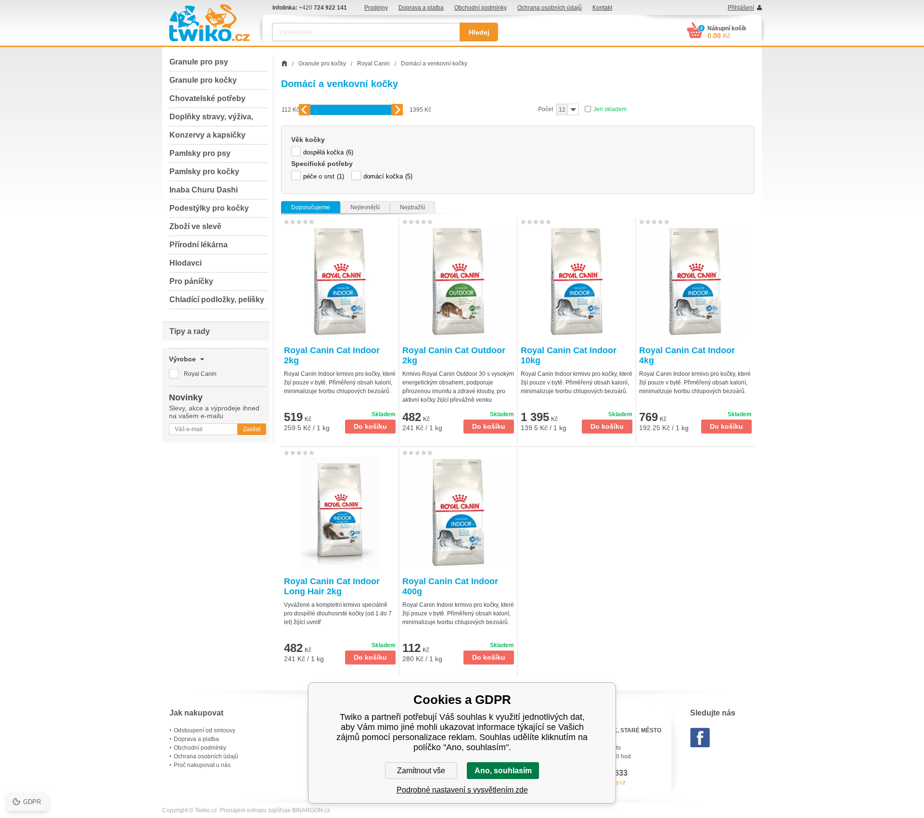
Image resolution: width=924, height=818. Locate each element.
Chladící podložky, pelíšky (216, 299)
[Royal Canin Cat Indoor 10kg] (576, 281)
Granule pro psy (198, 62)
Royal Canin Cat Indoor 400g (450, 586)
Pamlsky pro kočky (204, 171)
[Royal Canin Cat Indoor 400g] (458, 512)
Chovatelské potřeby (207, 98)
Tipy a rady (189, 331)
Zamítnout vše (421, 771)
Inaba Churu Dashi (203, 190)
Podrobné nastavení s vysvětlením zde (462, 790)
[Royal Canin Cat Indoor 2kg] (340, 281)
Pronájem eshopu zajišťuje (255, 810)
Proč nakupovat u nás (202, 765)
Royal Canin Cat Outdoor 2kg (453, 355)
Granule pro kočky (203, 80)
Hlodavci (185, 263)
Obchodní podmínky (480, 7)
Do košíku (370, 426)
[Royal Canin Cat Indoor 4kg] (695, 281)
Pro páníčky (191, 281)
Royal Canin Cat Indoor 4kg (687, 355)
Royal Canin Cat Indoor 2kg (332, 355)
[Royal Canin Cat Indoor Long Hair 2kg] (340, 512)
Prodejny (376, 7)
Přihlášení (741, 7)
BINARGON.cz (311, 810)
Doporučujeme (310, 207)
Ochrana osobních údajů (549, 7)
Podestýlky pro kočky (209, 208)
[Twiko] (209, 23)
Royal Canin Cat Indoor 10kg (568, 355)
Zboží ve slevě (195, 226)
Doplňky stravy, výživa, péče (211, 120)
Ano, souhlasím (503, 771)
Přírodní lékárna (198, 245)
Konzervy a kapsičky (207, 135)
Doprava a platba (421, 7)
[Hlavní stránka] (284, 63)
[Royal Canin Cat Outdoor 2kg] (458, 281)
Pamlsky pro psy (200, 153)
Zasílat (251, 429)
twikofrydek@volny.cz (598, 782)
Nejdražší (412, 207)
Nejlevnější (365, 207)
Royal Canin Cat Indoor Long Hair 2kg (332, 586)
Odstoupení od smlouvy (204, 730)
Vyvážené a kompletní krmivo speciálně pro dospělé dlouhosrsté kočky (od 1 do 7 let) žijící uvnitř (338, 613)
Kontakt (602, 7)
